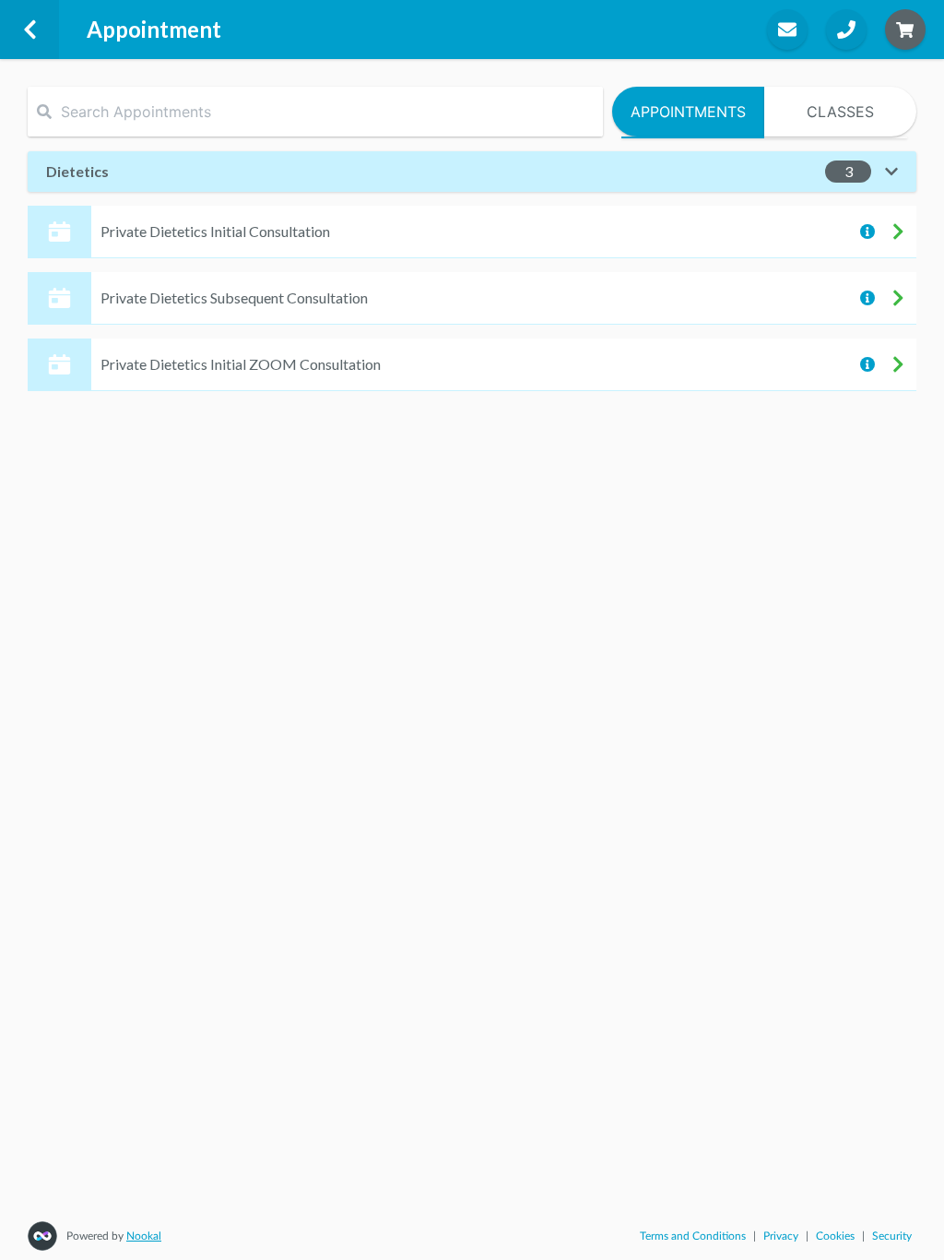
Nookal (143, 1236)
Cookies (835, 1236)
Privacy (780, 1236)
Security (892, 1236)
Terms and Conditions (693, 1236)
